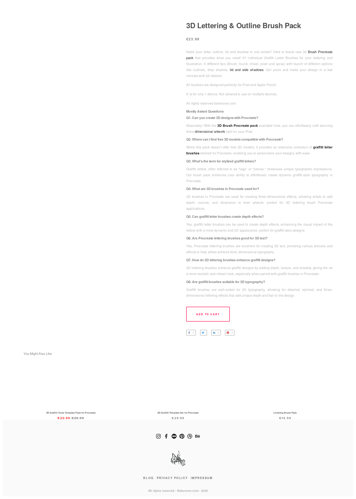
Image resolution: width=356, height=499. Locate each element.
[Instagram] (158, 436)
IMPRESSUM (202, 478)
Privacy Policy (172, 478)
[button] (208, 314)
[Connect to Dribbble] (189, 436)
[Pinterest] (181, 436)
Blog (148, 478)
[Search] (58, 12)
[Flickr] (174, 436)
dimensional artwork (210, 131)
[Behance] (197, 436)
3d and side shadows (247, 69)
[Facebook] (166, 436)
